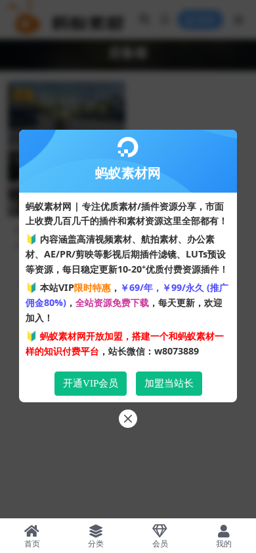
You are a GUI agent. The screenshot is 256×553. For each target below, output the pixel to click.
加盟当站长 (169, 383)
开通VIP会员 (90, 383)
